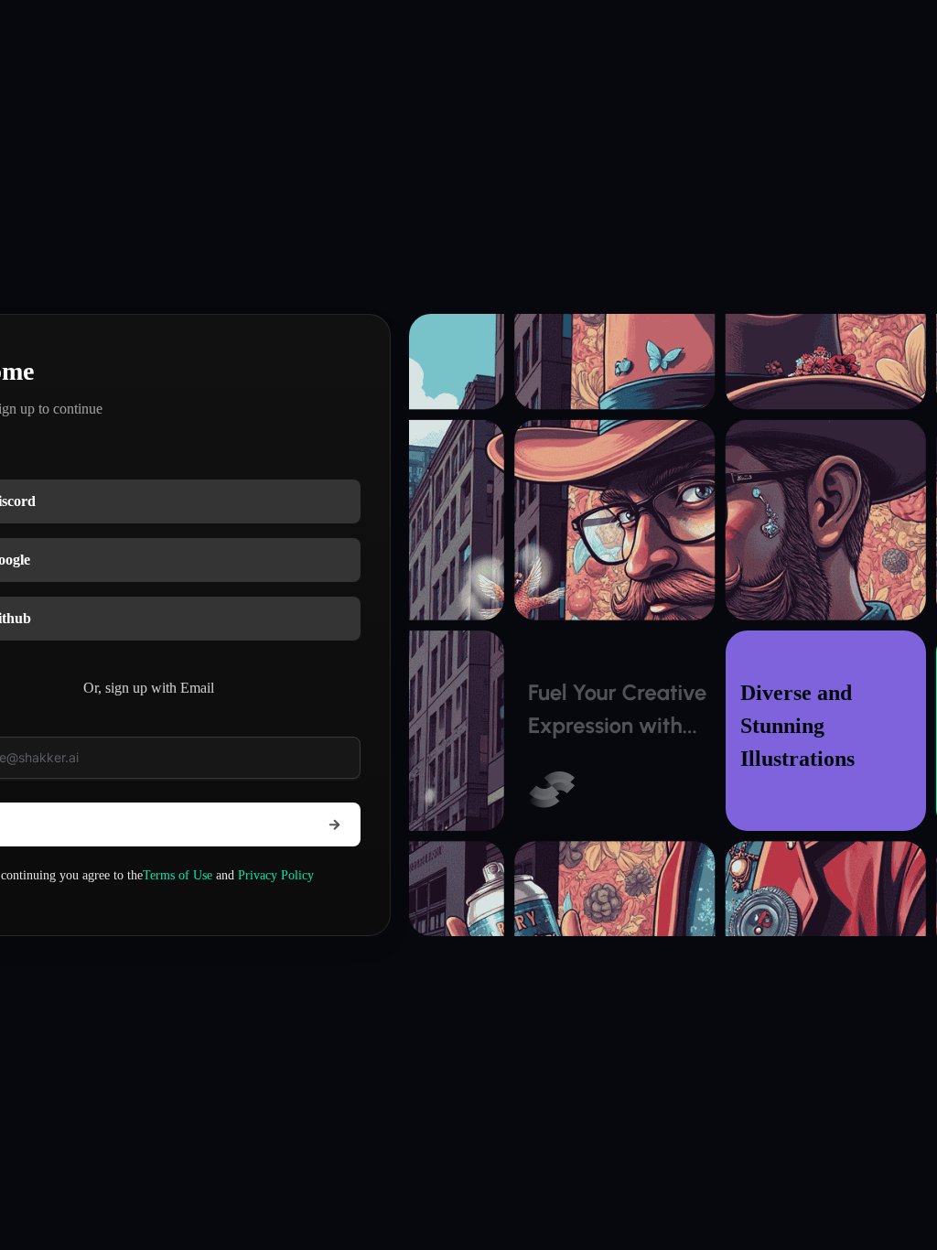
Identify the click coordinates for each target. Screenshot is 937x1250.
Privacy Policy (276, 875)
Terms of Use (177, 875)
